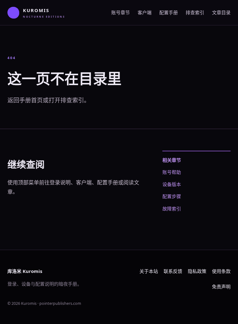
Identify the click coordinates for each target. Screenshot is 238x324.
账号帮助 (171, 172)
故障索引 (171, 208)
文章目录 (221, 12)
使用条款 (221, 271)
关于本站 (148, 271)
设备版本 (171, 184)
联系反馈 (173, 271)
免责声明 (221, 286)
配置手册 (168, 12)
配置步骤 (171, 196)
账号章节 (120, 12)
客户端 (145, 12)
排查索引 (195, 12)
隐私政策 (197, 271)
